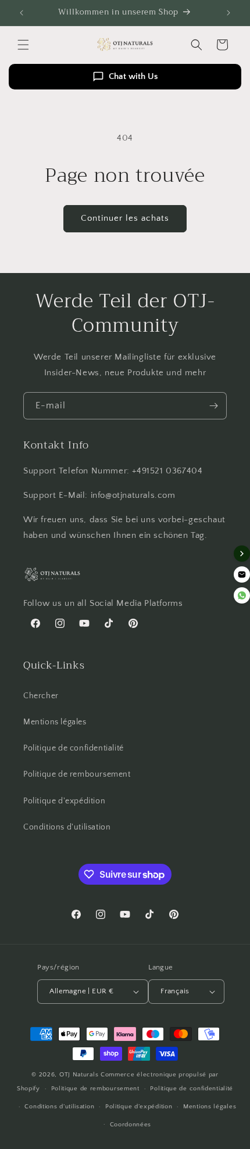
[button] (23, 45)
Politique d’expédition (138, 1106)
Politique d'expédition (64, 801)
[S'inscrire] (213, 405)
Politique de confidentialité (73, 748)
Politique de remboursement (77, 774)
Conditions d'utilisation (66, 827)
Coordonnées (131, 1124)
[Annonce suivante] (228, 13)
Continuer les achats (125, 218)
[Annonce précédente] (21, 13)
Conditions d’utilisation (59, 1106)
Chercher (41, 696)
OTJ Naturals (80, 1074)
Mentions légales (55, 722)
